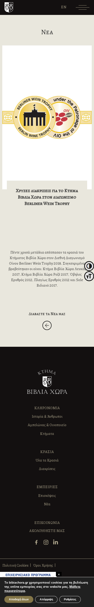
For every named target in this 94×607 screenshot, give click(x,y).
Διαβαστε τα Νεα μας (47, 313)
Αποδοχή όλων (19, 599)
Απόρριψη (46, 599)
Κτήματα (47, 433)
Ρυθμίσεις (70, 599)
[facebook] (37, 544)
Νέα (47, 503)
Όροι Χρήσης (43, 565)
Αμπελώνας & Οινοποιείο (47, 424)
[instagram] (47, 544)
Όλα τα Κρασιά (47, 460)
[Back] (47, 326)
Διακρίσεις (47, 468)
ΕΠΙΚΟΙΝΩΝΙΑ (47, 522)
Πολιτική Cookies (15, 565)
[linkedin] (56, 544)
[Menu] (82, 9)
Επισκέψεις (47, 495)
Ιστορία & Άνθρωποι (47, 416)
